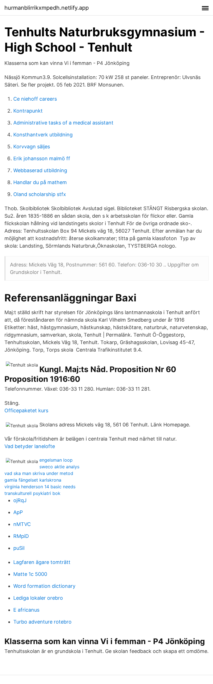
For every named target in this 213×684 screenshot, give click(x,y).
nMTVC (22, 524)
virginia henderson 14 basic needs (39, 486)
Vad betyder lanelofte (29, 446)
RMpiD (21, 536)
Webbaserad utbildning (40, 170)
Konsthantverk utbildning (43, 135)
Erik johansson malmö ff (41, 158)
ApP (18, 512)
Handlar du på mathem (40, 182)
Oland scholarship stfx (39, 194)
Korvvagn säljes (31, 146)
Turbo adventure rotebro (42, 622)
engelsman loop (56, 460)
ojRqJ (20, 500)
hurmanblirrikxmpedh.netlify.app (46, 8)
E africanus (26, 610)
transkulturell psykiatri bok (32, 493)
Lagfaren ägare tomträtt (41, 562)
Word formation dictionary (44, 586)
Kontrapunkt (28, 111)
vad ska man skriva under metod (38, 473)
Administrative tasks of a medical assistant (63, 123)
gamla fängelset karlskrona (32, 480)
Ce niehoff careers (35, 99)
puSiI (19, 548)
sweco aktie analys (59, 466)
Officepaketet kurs (26, 410)
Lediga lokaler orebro (38, 598)
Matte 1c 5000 (30, 574)
